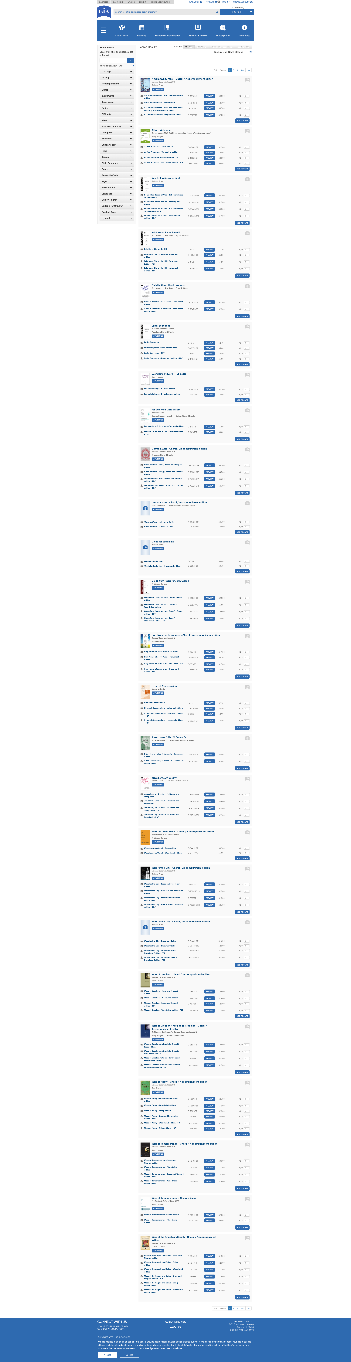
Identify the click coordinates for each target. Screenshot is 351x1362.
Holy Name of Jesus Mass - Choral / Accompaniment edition (186, 635)
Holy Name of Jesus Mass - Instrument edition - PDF (161, 670)
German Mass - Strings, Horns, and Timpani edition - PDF (163, 486)
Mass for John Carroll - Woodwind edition (163, 853)
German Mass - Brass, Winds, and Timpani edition (163, 466)
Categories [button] (107, 132)
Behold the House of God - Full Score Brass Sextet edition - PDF (163, 209)
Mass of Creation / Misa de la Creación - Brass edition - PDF (162, 1059)
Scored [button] (105, 169)
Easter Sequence (161, 325)
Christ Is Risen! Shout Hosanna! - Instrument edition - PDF (163, 309)
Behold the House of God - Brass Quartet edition (162, 202)
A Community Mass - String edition (159, 102)
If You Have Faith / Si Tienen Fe (169, 737)
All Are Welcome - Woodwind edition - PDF (163, 162)
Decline (129, 1354)
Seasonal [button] (106, 138)
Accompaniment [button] (110, 83)
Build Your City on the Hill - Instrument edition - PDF (161, 269)
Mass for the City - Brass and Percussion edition (162, 885)
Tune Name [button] (108, 102)
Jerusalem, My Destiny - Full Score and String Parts (161, 795)
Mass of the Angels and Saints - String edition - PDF (161, 1284)
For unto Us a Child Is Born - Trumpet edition (163, 426)
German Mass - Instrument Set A (158, 522)
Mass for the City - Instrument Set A (160, 941)
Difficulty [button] (106, 114)
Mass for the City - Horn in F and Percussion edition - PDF (163, 905)
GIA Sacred (103, 2)
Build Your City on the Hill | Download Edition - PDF (161, 262)
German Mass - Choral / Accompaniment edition (179, 448)
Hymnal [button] (106, 218)
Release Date (243, 47)
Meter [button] (104, 120)
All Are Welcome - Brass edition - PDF (161, 157)
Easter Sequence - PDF (154, 353)
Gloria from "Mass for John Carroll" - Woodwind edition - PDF (160, 619)
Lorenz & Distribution (160, 2)
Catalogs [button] (106, 71)
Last (248, 70)
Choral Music (121, 35)
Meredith (143, 2)
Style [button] (104, 181)
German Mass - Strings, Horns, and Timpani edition (163, 472)
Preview (209, 96)
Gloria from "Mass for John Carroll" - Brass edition (163, 598)
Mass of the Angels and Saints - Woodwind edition (163, 1270)
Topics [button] (105, 157)
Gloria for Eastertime (163, 541)
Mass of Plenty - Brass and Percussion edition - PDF (161, 1117)
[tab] (117, 71)
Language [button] (107, 193)
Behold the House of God (166, 178)
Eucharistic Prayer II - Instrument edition (162, 394)
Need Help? (244, 35)
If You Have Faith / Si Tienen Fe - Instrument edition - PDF (163, 762)
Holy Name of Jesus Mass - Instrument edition (161, 658)
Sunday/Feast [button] (109, 145)
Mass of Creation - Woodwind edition (161, 998)
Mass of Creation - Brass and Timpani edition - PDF (161, 1004)
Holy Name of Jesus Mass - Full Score (161, 651)
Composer (202, 47)
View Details (158, 89)
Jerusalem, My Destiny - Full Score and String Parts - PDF (161, 808)
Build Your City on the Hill (166, 232)
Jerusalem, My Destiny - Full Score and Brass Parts (161, 802)
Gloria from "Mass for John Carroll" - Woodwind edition (160, 605)
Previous (223, 70)
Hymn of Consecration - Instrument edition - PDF (163, 721)
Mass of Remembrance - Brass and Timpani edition (160, 1161)
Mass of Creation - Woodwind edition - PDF (163, 1010)
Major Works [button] (108, 187)
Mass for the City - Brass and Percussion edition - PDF (162, 898)
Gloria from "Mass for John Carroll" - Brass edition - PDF (163, 612)
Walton (131, 2)
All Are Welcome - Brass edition (158, 146)
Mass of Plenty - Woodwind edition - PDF (162, 1123)
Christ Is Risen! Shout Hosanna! (168, 285)
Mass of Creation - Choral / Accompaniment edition (181, 974)
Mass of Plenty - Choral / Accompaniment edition (179, 1081)
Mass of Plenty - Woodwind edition (160, 1105)
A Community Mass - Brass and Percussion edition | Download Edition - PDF (163, 108)
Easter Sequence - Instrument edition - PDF (163, 358)
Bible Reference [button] (110, 163)
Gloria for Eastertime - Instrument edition (162, 566)
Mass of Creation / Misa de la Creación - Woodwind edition (162, 1052)
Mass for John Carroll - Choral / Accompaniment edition (183, 831)
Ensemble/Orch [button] (110, 175)
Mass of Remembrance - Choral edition (174, 1198)
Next (242, 70)
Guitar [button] (105, 90)
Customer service (175, 1322)
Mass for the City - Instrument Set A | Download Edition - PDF (160, 951)
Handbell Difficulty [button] (111, 126)
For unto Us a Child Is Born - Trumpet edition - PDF (163, 432)
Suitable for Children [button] (112, 206)
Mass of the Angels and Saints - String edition (161, 1263)
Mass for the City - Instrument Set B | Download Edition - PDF (160, 958)
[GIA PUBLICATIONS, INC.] (104, 11)
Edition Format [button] (109, 200)
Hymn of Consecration (164, 686)
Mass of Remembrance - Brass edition (161, 1214)
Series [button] (105, 108)
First (215, 70)
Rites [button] (104, 151)
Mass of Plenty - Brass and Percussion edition (161, 1099)
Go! (130, 60)
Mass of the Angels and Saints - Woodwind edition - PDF (163, 1290)
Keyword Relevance (222, 47)
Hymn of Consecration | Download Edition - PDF (163, 714)
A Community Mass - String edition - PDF (162, 114)
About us (175, 1327)
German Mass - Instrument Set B (158, 526)
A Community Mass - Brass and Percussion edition (163, 96)
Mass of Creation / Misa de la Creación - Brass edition (162, 1045)
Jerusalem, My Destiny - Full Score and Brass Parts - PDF (161, 815)
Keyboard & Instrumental (167, 35)
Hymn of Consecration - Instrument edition (163, 708)
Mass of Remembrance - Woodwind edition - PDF (160, 1182)
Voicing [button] (106, 77)
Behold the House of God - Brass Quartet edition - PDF (162, 216)
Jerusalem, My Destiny (164, 777)
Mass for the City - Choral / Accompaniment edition (181, 867)
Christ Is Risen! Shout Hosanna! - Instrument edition (163, 303)
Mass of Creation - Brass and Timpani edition (161, 992)
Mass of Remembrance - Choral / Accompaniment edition (184, 1143)
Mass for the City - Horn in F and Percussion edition (163, 892)
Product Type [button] (109, 212)
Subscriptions (223, 35)
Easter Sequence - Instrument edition (160, 347)
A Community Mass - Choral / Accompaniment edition (182, 78)
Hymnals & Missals (198, 35)
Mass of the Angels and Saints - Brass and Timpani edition (163, 1256)
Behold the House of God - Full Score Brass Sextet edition (163, 196)
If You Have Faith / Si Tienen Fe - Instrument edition (163, 755)
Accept (107, 1354)
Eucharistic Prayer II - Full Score (169, 373)
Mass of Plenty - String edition (157, 1110)
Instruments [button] (108, 96)
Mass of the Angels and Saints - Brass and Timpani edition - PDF (163, 1277)
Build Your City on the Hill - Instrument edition (161, 255)
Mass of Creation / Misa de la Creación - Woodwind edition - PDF (162, 1065)
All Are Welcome (161, 130)
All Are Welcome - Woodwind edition (161, 152)
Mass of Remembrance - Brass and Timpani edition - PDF (163, 1175)
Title (189, 47)
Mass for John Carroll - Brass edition (160, 848)
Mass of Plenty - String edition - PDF (160, 1128)
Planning (141, 35)
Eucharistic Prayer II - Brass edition (159, 388)
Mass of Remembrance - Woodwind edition (160, 1168)
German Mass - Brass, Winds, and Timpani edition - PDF (163, 479)
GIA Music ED (118, 2)
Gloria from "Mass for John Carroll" (170, 580)
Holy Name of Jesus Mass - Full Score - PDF (163, 663)
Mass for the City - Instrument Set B (160, 946)
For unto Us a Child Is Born (166, 409)
